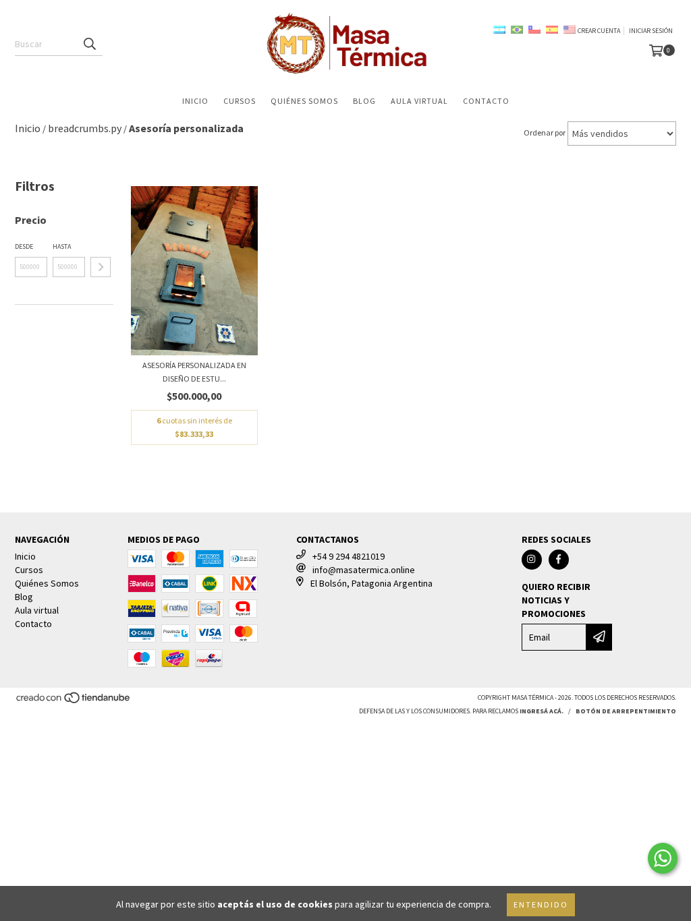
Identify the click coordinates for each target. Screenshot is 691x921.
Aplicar (100, 267)
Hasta (62, 246)
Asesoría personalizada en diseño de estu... (194, 372)
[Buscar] (89, 44)
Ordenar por (544, 132)
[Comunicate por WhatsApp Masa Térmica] (663, 858)
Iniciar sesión (651, 30)
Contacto (486, 101)
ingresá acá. (541, 711)
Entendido (541, 904)
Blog (364, 101)
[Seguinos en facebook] (559, 559)
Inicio (195, 101)
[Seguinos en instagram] (532, 559)
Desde (24, 246)
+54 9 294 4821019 (348, 556)
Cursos (239, 101)
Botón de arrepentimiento (626, 711)
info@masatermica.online (363, 570)
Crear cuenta (599, 30)
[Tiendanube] (74, 701)
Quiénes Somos (304, 101)
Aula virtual (419, 101)
